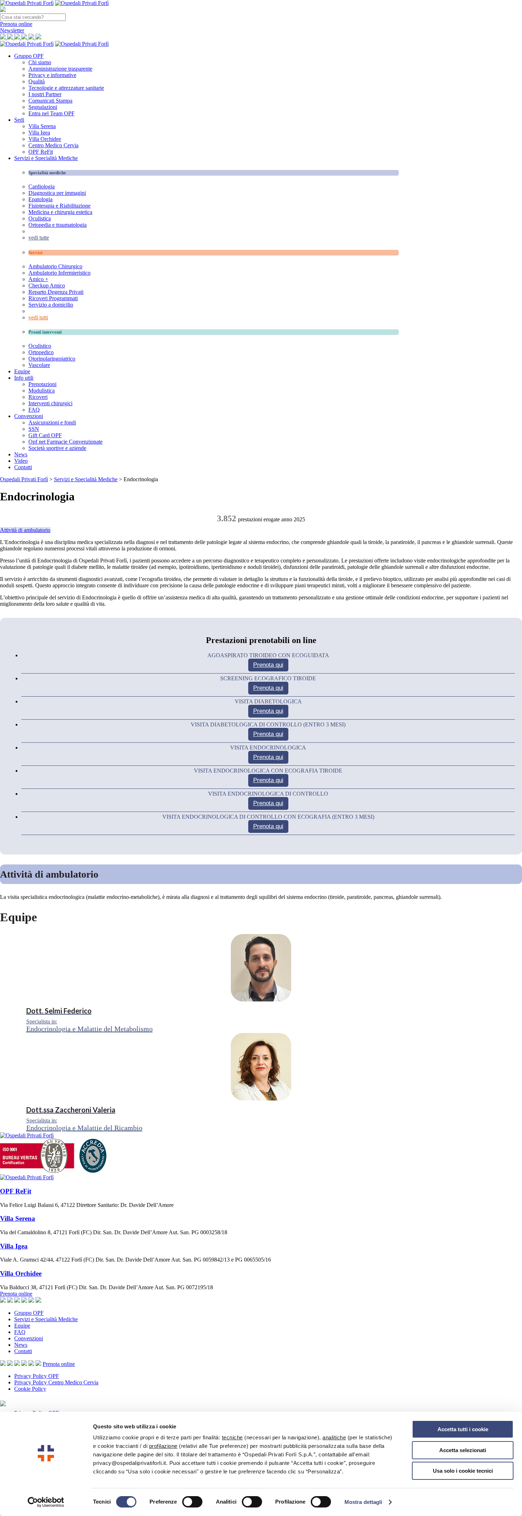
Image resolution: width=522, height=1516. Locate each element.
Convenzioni (28, 416)
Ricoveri (38, 397)
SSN (33, 429)
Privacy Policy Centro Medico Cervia (56, 1382)
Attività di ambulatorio (25, 530)
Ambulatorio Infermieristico (59, 273)
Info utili (23, 378)
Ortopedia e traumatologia (57, 225)
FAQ (34, 410)
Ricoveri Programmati (53, 298)
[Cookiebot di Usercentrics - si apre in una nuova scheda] (46, 1502)
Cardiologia (41, 186)
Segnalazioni (42, 107)
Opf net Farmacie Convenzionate (65, 442)
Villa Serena (42, 126)
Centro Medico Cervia (53, 145)
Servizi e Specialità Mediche (46, 158)
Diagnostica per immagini (57, 193)
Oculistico (39, 346)
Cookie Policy (30, 1389)
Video (21, 461)
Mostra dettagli (363, 1502)
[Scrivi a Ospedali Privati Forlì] (3, 1364)
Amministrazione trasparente (60, 69)
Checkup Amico (46, 285)
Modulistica (41, 391)
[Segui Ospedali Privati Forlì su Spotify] (38, 1364)
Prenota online (16, 1294)
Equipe (22, 371)
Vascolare (39, 365)
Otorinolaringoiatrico (51, 359)
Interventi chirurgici (50, 403)
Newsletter (12, 30)
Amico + (38, 279)
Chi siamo (39, 62)
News (20, 454)
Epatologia (40, 199)
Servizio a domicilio (50, 305)
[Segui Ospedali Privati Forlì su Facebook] (10, 1364)
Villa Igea (39, 133)
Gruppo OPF (29, 56)
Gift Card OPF (45, 435)
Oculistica (39, 218)
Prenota (16, 24)
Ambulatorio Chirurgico (55, 266)
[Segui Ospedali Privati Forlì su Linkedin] (24, 1364)
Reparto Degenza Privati (55, 292)
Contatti (23, 467)
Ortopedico (41, 352)
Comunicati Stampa (50, 101)
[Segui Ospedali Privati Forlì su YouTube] (31, 1364)
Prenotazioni (42, 384)
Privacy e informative (52, 75)
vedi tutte (38, 238)
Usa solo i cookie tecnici (463, 1471)
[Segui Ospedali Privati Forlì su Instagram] (17, 1364)
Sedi (19, 120)
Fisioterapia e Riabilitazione (59, 206)
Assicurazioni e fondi (52, 422)
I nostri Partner (44, 94)
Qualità (36, 81)
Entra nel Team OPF (51, 113)
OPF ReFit (40, 152)
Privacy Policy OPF (36, 1376)
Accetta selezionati (462, 1450)
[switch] (192, 1501)
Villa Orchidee (44, 139)
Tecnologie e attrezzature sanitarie (66, 88)
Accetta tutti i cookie (462, 1429)
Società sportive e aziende (57, 448)
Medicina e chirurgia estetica (60, 212)
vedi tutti (38, 317)
